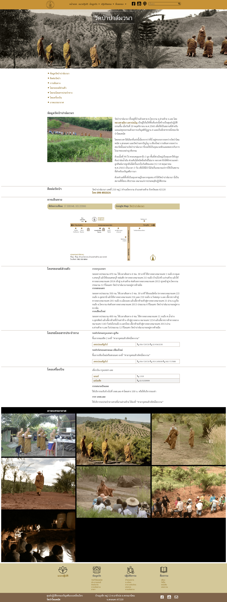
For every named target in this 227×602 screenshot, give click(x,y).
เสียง (163, 580)
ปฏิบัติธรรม (106, 3)
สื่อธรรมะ (119, 3)
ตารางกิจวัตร (130, 584)
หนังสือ (164, 584)
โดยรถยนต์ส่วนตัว (58, 87)
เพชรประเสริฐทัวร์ (101, 344)
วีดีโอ (163, 582)
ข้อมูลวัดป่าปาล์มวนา (59, 73)
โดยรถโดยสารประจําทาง (61, 92)
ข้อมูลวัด (93, 3)
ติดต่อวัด (94, 584)
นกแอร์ (96, 376)
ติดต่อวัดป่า (55, 78)
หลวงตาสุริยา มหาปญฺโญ (126, 122)
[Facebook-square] (133, 4)
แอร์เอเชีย (97, 380)
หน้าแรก (73, 3)
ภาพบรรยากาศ (57, 102)
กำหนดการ (129, 580)
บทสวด (128, 587)
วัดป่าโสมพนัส (96, 580)
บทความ (164, 587)
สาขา (93, 589)
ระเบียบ (128, 582)
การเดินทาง (55, 83)
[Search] (179, 3)
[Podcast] (145, 4)
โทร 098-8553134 (101, 192)
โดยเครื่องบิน (56, 97)
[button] (49, 139)
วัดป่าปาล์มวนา (137, 206)
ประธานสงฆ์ (96, 582)
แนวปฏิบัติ (83, 3)
